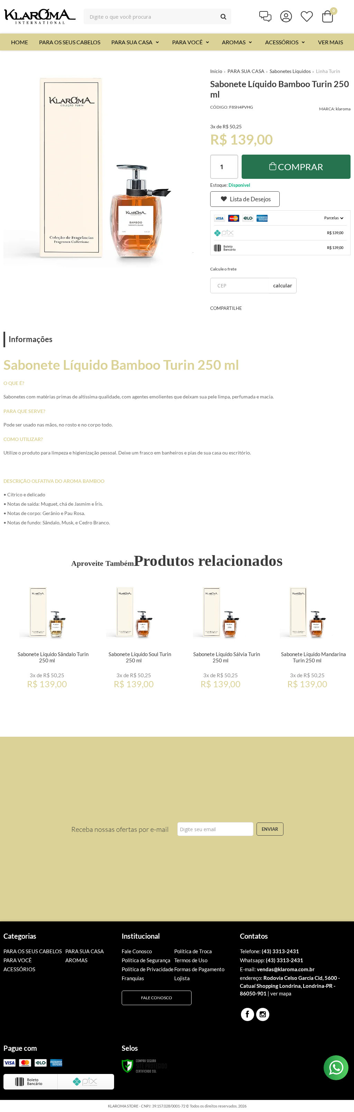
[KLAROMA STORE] (39, 16)
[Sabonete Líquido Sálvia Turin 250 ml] (220, 638)
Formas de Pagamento (199, 969)
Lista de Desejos (250, 199)
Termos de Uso (190, 960)
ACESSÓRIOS (19, 969)
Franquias (133, 978)
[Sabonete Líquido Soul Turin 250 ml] (133, 638)
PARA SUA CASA (245, 71)
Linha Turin (328, 71)
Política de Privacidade (148, 969)
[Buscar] (223, 16)
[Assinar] (270, 829)
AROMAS (76, 960)
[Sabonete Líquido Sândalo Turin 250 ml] (46, 638)
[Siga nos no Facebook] (247, 1014)
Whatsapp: (271, 960)
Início (216, 71)
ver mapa (280, 993)
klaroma (343, 108)
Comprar (300, 166)
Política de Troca (193, 951)
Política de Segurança (146, 960)
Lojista (182, 978)
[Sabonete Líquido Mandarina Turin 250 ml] (307, 638)
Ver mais (57, 684)
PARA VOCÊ (17, 960)
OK (282, 285)
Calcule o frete (223, 269)
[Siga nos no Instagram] (263, 1014)
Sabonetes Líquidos (290, 71)
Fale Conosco (137, 951)
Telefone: (269, 951)
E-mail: (277, 969)
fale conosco (156, 997)
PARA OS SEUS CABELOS (32, 951)
